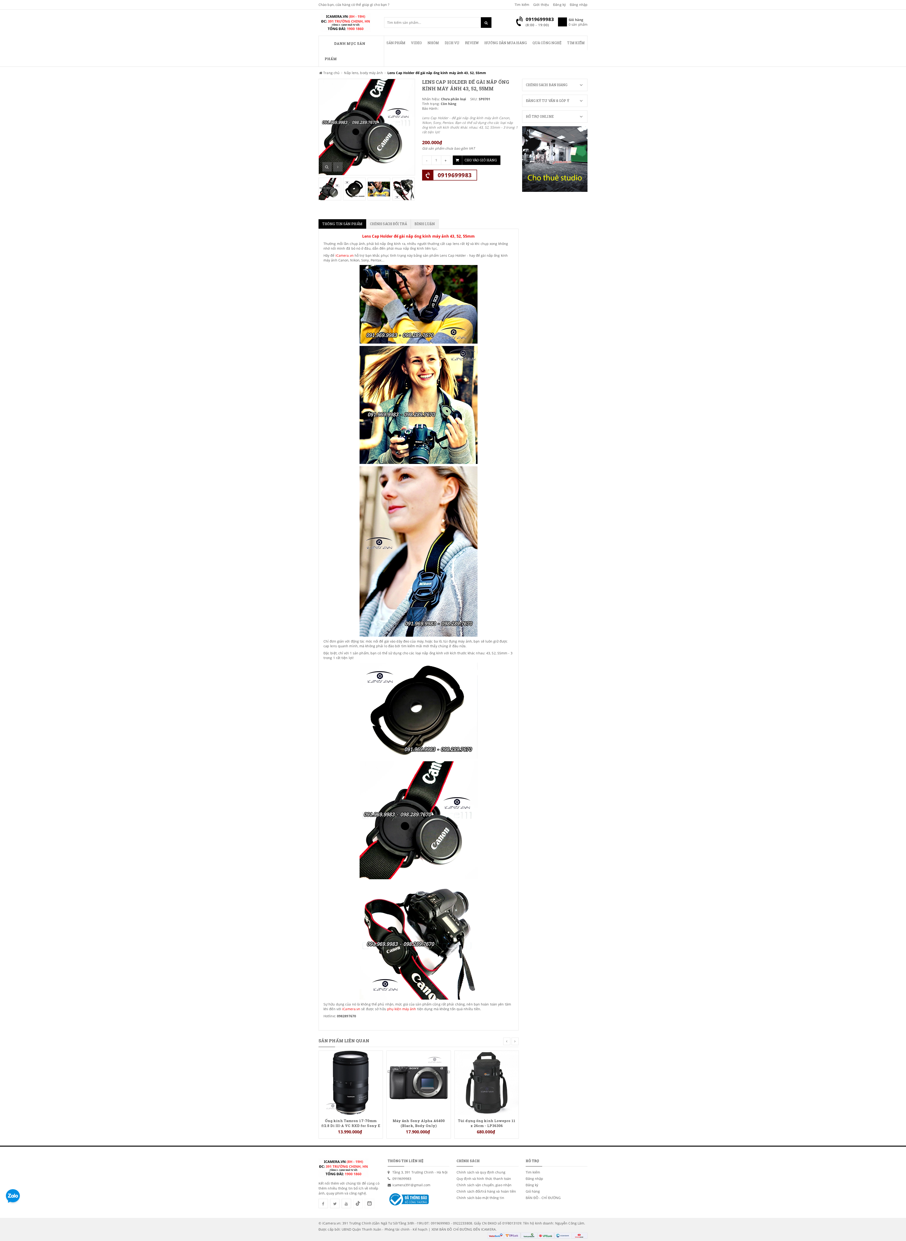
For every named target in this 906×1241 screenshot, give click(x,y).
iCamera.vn (344, 255)
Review (472, 43)
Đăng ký (559, 4)
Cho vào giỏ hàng (481, 160)
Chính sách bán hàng (547, 85)
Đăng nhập (578, 4)
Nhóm (433, 43)
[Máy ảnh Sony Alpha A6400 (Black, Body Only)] (419, 1082)
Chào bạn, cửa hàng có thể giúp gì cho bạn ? (354, 4)
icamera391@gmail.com (411, 1185)
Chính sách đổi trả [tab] (388, 224)
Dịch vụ (452, 43)
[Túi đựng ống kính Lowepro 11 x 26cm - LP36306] (487, 1082)
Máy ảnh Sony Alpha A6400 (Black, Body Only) (419, 1123)
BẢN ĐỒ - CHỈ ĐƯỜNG (543, 1197)
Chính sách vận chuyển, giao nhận (484, 1185)
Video (416, 43)
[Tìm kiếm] (486, 22)
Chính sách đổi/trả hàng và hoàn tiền (486, 1191)
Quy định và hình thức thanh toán (484, 1178)
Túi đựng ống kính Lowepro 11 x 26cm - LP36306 (486, 1123)
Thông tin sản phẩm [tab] (342, 224)
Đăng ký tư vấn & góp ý (547, 100)
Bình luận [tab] (425, 224)
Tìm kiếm (522, 4)
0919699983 (455, 175)
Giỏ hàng (533, 1191)
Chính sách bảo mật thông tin (480, 1197)
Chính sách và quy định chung (481, 1172)
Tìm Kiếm (576, 43)
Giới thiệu (541, 4)
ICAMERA (488, 1229)
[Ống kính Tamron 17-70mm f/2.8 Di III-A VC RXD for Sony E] (351, 1082)
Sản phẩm (396, 43)
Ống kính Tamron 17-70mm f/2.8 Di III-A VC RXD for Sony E (350, 1123)
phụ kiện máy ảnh (401, 1009)
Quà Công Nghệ (547, 43)
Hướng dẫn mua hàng (505, 43)
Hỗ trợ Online (540, 116)
